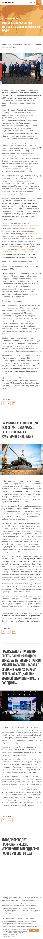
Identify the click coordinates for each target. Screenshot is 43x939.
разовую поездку (25, 249)
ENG (31, 2)
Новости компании (11, 19)
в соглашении (12, 936)
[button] (2, 70)
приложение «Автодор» (25, 264)
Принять (34, 930)
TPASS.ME (34, 234)
